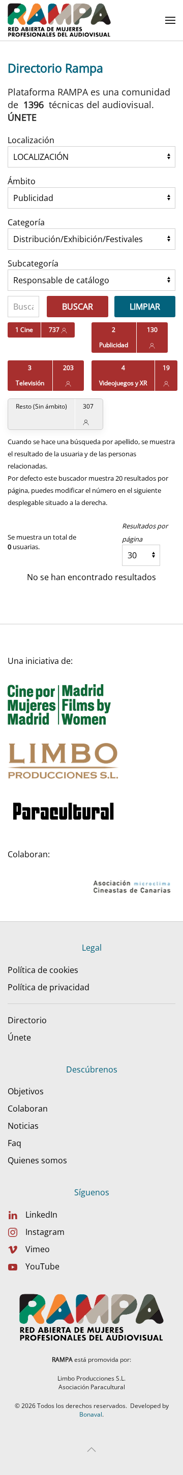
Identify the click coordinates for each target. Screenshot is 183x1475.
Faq (14, 1143)
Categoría (26, 222)
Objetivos (26, 1091)
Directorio (27, 1020)
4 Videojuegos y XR (123, 375)
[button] (170, 20)
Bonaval (90, 1414)
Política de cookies (43, 970)
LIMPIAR (145, 306)
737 (55, 329)
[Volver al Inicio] (59, 20)
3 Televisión (30, 375)
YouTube (42, 1266)
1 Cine (24, 329)
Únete (19, 1037)
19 (166, 367)
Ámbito (22, 181)
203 (68, 367)
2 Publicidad (113, 337)
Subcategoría (33, 263)
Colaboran (28, 1108)
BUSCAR (77, 306)
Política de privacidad (48, 987)
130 (152, 329)
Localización (31, 140)
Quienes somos (37, 1160)
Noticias (23, 1125)
